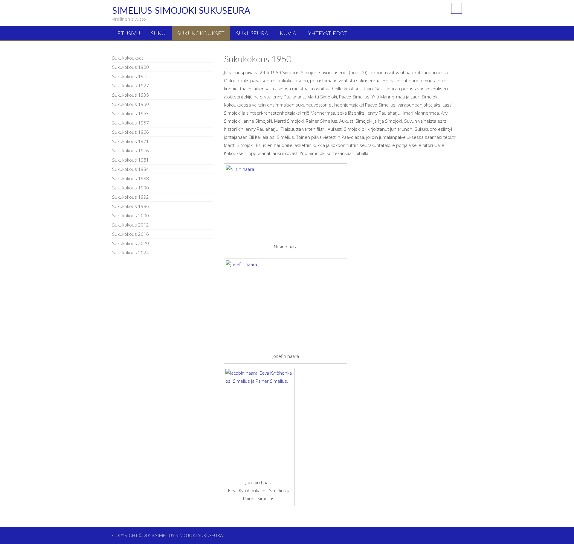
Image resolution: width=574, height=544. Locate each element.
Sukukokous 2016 (130, 234)
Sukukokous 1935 (130, 95)
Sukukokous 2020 (130, 243)
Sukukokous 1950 (130, 104)
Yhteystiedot (327, 33)
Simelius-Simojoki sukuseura (189, 535)
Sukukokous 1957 (130, 123)
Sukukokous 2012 (130, 225)
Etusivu (128, 33)
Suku (158, 33)
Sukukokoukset (201, 33)
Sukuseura (252, 33)
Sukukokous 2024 (130, 253)
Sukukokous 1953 (130, 113)
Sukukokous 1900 (130, 67)
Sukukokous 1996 (130, 206)
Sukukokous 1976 (130, 151)
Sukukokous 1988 (130, 178)
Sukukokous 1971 (130, 141)
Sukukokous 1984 (130, 169)
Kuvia (288, 33)
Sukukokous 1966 (130, 132)
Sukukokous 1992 (130, 197)
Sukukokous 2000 (130, 215)
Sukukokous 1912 (130, 76)
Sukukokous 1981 (130, 160)
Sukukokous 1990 (130, 188)
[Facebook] (456, 8)
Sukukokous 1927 (130, 86)
